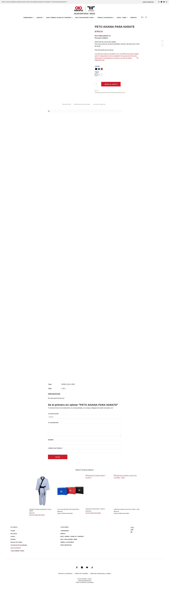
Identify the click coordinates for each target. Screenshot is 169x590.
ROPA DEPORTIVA (66, 545)
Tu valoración (53, 422)
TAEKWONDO (28, 17)
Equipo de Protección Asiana (109, 92)
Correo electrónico (55, 448)
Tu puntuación (53, 413)
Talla (97, 72)
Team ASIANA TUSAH (17, 551)
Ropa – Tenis (121, 17)
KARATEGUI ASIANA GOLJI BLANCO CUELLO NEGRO (40, 510)
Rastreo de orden (16, 542)
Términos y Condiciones (65, 573)
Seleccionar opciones (37, 515)
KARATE (39, 17)
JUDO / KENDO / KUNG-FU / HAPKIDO (58, 17)
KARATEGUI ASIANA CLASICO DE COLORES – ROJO (127, 509)
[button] (142, 17)
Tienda (13, 531)
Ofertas (133, 17)
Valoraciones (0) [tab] (99, 104)
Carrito (13, 536)
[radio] (96, 69)
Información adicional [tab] (82, 104)
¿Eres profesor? (148, 2)
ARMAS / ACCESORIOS (105, 17)
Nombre (51, 439)
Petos (123, 92)
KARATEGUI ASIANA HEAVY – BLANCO (95, 509)
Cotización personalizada (19, 545)
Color (97, 66)
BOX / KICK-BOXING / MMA (84, 17)
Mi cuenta (14, 533)
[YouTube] (164, 2)
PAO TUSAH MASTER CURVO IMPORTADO (68, 509)
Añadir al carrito (110, 84)
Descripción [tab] (66, 104)
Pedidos (13, 539)
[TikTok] (166, 2)
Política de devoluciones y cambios (100, 573)
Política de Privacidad (81, 573)
